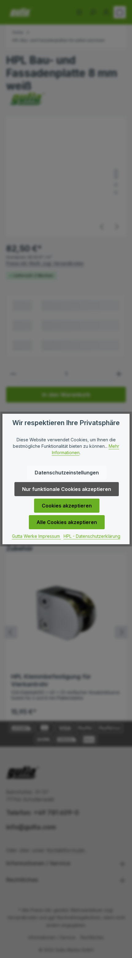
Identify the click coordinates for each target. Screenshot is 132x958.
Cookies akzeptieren (67, 506)
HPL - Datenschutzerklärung (92, 536)
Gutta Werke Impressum (36, 536)
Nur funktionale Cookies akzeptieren (66, 489)
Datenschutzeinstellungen (67, 473)
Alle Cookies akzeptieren (67, 522)
